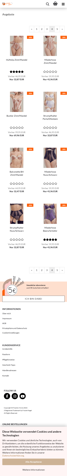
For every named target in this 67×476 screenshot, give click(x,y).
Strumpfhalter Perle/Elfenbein (50, 117)
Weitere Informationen (33, 469)
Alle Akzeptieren (33, 461)
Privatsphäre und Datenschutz (14, 328)
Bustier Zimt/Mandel (17, 115)
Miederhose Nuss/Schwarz (50, 173)
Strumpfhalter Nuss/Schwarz (17, 229)
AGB (4, 323)
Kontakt (5, 375)
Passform (6, 354)
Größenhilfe (7, 349)
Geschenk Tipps (8, 365)
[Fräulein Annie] (6, 4)
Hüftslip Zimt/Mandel (16, 59)
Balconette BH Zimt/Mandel (17, 173)
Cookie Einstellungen (10, 333)
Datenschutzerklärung (13, 455)
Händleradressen (9, 370)
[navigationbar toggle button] (63, 4)
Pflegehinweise (8, 359)
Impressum (7, 318)
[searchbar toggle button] (47, 4)
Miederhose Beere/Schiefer (50, 229)
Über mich (6, 313)
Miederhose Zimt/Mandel (50, 61)
